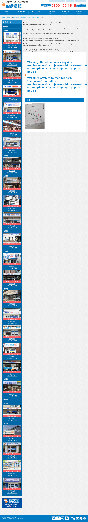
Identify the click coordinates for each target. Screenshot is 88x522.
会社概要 (4, 517)
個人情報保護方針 (11, 517)
